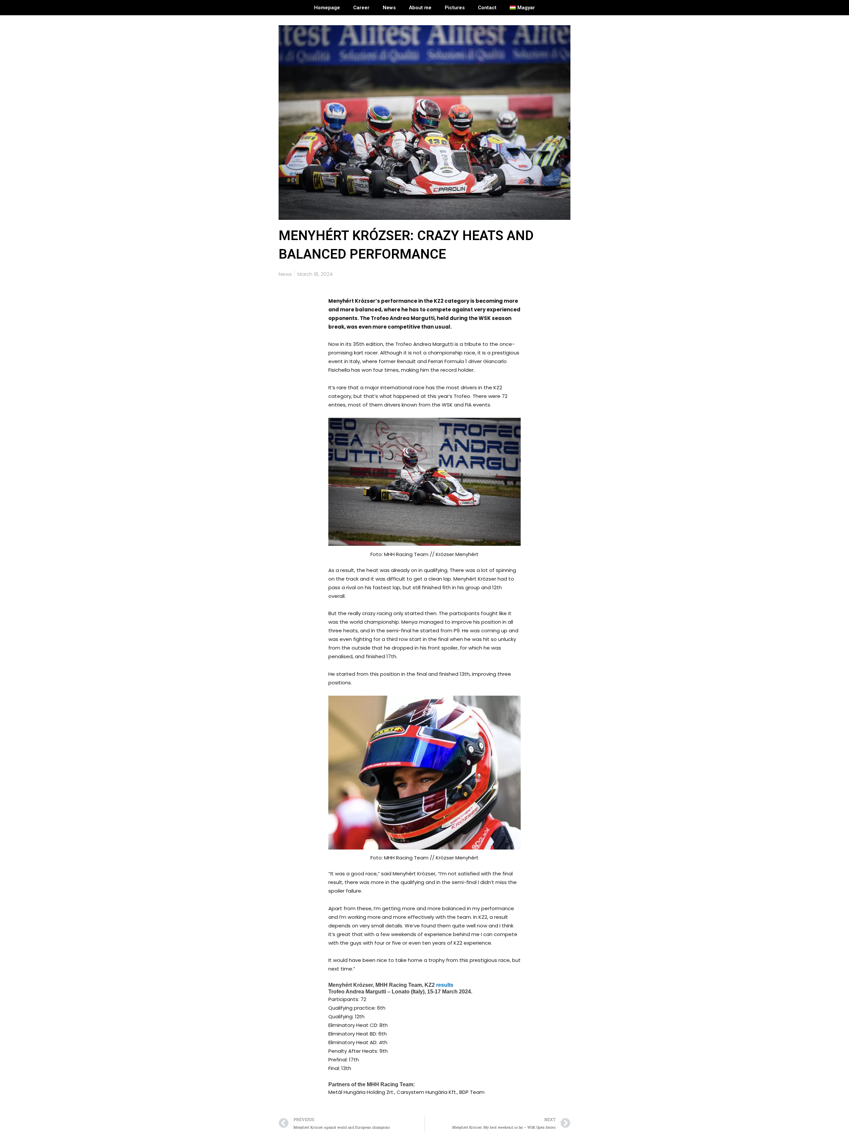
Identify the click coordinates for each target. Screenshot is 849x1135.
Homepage (327, 8)
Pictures (455, 8)
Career (361, 8)
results (444, 985)
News (389, 8)
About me (420, 8)
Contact (487, 8)
